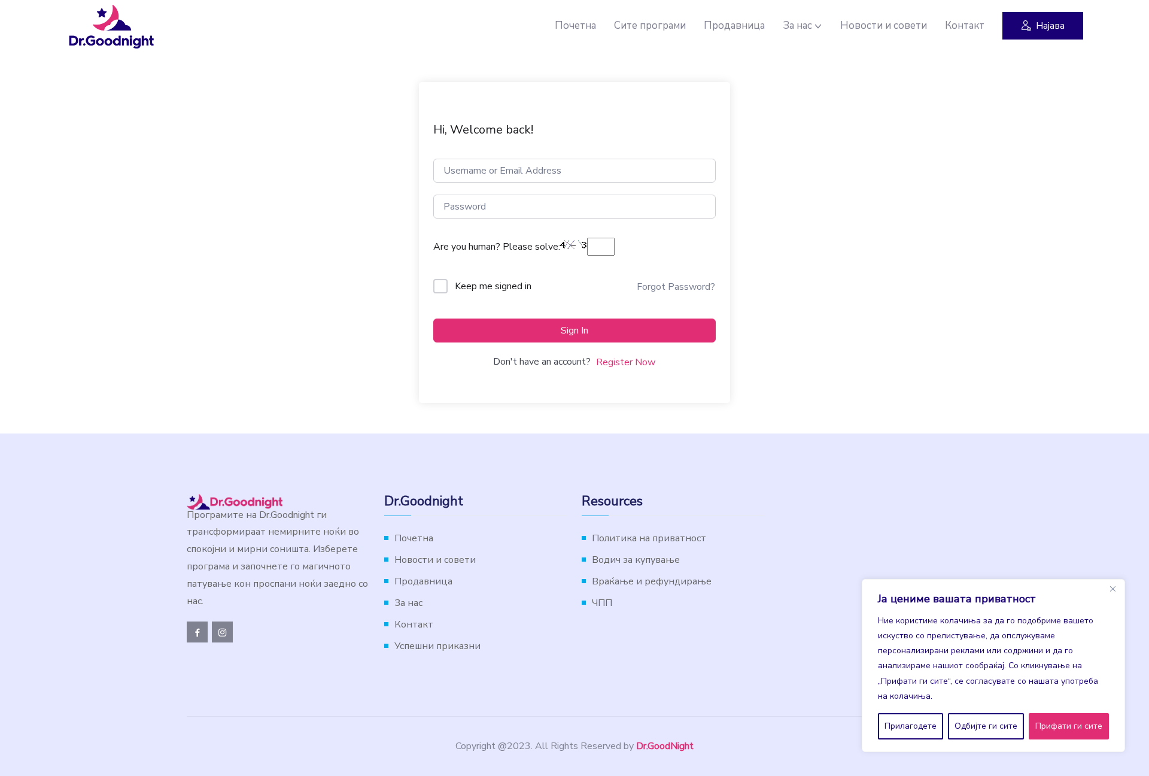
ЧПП (602, 603)
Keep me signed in (493, 286)
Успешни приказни (437, 646)
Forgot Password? (676, 286)
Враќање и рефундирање (652, 581)
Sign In (574, 330)
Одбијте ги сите (986, 726)
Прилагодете (910, 726)
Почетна (575, 25)
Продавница (734, 25)
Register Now (625, 362)
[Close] (1112, 589)
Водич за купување (636, 559)
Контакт (964, 25)
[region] (993, 665)
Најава (1050, 25)
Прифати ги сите (1068, 726)
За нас (797, 25)
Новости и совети (883, 25)
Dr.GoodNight (665, 746)
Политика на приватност (649, 538)
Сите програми (650, 25)
